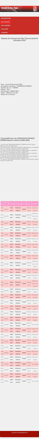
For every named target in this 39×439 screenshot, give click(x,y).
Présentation (6, 18)
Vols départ (5, 22)
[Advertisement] (19, 62)
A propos (4, 32)
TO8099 (24, 209)
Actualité (4, 29)
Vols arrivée (5, 25)
